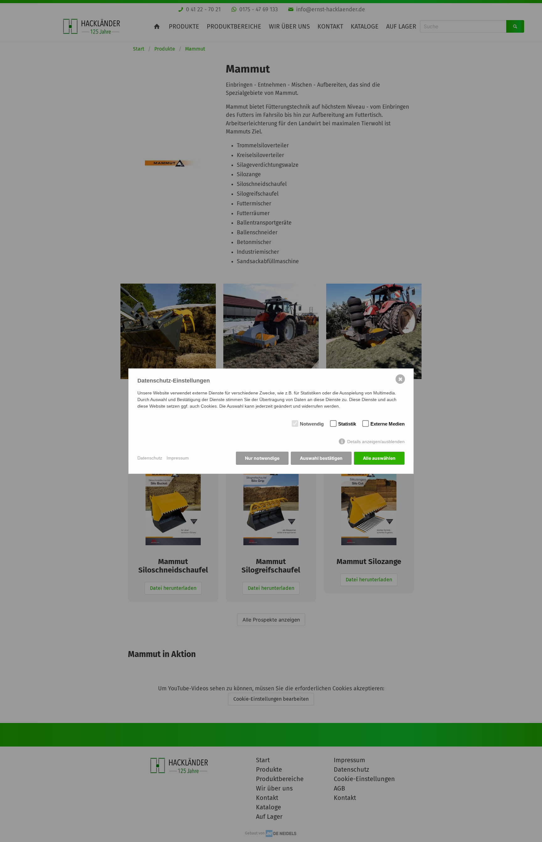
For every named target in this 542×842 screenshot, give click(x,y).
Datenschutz (149, 457)
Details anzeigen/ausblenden (376, 441)
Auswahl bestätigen (321, 458)
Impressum (178, 457)
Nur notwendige (262, 458)
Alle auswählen (379, 458)
